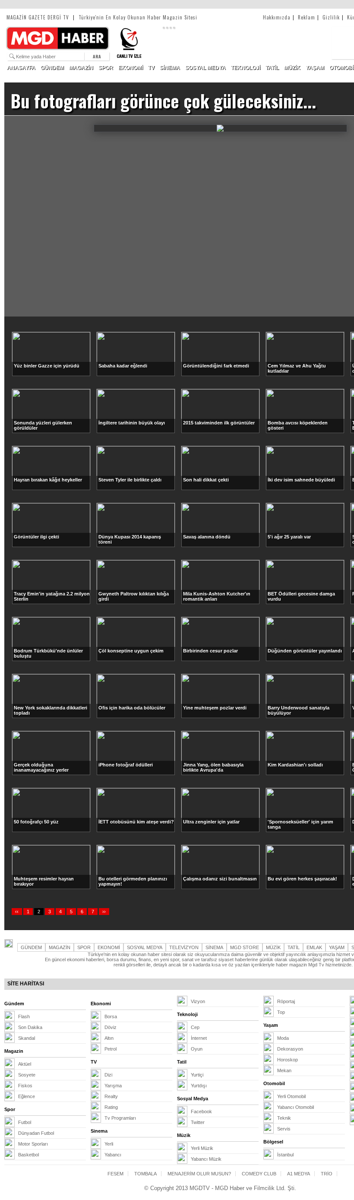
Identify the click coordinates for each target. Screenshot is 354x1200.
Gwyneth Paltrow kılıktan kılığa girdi (133, 596)
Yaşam (270, 1025)
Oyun (196, 1048)
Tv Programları (120, 1118)
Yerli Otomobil (291, 1096)
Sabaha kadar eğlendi (122, 365)
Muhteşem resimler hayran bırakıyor (44, 881)
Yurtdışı (199, 1085)
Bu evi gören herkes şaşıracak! (302, 878)
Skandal (26, 1038)
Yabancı (112, 1154)
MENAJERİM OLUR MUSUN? (199, 1173)
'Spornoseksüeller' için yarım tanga (300, 824)
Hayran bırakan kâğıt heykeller (48, 479)
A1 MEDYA (298, 1173)
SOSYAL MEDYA (205, 68)
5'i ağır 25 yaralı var (289, 536)
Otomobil (274, 1083)
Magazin (13, 1051)
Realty (111, 1096)
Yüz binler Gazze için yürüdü (46, 365)
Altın (109, 1038)
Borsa (110, 1016)
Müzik (183, 1135)
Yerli (108, 1143)
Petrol (110, 1048)
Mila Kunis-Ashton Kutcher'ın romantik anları (216, 596)
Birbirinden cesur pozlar (210, 650)
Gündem (14, 1003)
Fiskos (25, 1085)
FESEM (115, 1173)
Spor (9, 1109)
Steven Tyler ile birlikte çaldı (129, 479)
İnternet (199, 1038)
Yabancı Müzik (206, 1159)
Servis (284, 1128)
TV (151, 68)
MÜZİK (292, 68)
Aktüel (24, 1064)
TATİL (272, 68)
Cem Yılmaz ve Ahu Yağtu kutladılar (297, 368)
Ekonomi (101, 1003)
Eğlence (26, 1096)
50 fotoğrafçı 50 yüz (36, 821)
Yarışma (113, 1085)
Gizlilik (333, 17)
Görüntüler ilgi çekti (36, 536)
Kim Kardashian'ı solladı (295, 764)
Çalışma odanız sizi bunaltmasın (220, 878)
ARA (97, 56)
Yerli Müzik (202, 1148)
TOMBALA (145, 1173)
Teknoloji (187, 1014)
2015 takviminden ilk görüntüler (219, 422)
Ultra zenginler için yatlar (211, 821)
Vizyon (198, 1001)
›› (104, 911)
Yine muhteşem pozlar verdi (215, 707)
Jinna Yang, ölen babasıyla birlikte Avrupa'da (213, 767)
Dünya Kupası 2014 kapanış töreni (129, 539)
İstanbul (285, 1154)
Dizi (108, 1074)
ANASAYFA (21, 68)
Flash (24, 1016)
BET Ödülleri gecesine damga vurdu (301, 596)
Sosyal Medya (192, 1098)
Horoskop (287, 1059)
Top (281, 1012)
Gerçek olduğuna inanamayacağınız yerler (41, 767)
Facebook (201, 1111)
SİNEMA (170, 68)
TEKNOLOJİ (245, 68)
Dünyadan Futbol (36, 1133)
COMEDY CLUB (259, 1173)
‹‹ (17, 911)
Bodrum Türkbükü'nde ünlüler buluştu (48, 653)
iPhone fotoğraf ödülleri (125, 764)
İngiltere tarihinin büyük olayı (131, 422)
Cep (195, 1027)
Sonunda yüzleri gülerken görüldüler (43, 425)
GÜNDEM (52, 68)
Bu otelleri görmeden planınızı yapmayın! (132, 881)
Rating (111, 1107)
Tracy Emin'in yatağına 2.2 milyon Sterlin (52, 596)
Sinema (99, 1131)
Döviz (110, 1027)
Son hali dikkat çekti (206, 479)
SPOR (105, 68)
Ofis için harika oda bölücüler (131, 707)
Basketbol (28, 1154)
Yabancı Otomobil (295, 1107)
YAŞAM (315, 68)
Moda (283, 1038)
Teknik (284, 1118)
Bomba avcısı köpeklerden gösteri (298, 425)
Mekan (284, 1070)
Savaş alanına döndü (207, 536)
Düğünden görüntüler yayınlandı (305, 650)
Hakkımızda (279, 17)
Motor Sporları (33, 1143)
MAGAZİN (81, 68)
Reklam (308, 17)
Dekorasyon (290, 1048)
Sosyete (26, 1074)
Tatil (181, 1061)
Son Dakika (30, 1027)
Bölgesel (273, 1141)
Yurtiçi (197, 1074)
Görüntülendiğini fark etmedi (216, 365)
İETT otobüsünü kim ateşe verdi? (136, 821)
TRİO (326, 1173)
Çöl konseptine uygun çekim (131, 650)
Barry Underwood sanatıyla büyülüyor (298, 710)
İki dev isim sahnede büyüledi (301, 479)
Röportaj (286, 1001)
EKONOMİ (130, 68)
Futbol (24, 1122)
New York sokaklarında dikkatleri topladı (50, 710)
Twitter (198, 1122)
